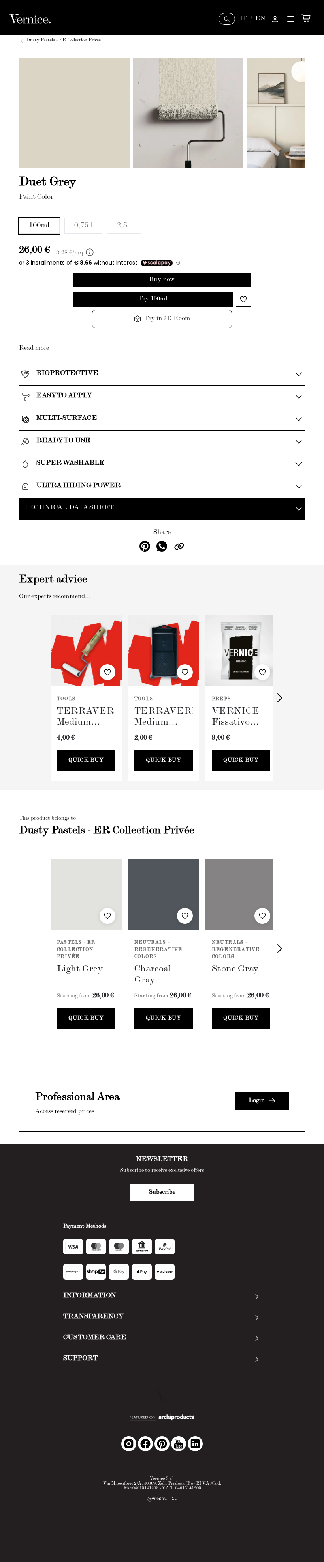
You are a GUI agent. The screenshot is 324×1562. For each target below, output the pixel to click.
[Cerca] (227, 19)
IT (243, 19)
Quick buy (86, 760)
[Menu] (290, 19)
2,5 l (124, 226)
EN (260, 19)
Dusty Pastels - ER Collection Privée (63, 40)
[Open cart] (306, 18)
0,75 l (83, 226)
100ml (39, 226)
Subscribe (162, 1192)
